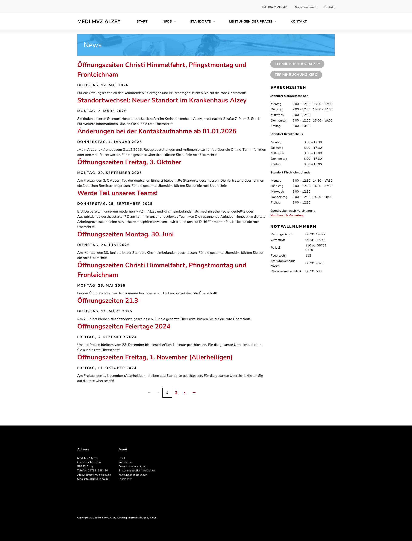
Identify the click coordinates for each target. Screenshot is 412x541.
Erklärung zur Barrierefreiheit (137, 471)
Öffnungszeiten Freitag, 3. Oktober (129, 162)
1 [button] (167, 392)
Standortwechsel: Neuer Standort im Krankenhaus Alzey (162, 100)
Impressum (125, 462)
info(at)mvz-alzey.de (98, 475)
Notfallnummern (306, 7)
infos (167, 21)
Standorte (200, 21)
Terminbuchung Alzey (297, 64)
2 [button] (176, 392)
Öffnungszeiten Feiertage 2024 (123, 326)
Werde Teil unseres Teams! (117, 193)
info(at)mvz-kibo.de (96, 479)
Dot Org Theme (126, 517)
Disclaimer (125, 479)
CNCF (153, 517)
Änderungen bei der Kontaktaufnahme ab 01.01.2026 (156, 131)
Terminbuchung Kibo (296, 74)
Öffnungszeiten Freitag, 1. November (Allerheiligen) (155, 357)
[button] (184, 392)
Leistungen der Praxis (250, 21)
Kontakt (329, 7)
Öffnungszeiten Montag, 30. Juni (125, 234)
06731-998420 (98, 471)
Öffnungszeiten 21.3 (107, 300)
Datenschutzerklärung (133, 466)
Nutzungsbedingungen (133, 475)
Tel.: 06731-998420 (275, 7)
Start (142, 21)
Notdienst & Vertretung (287, 215)
